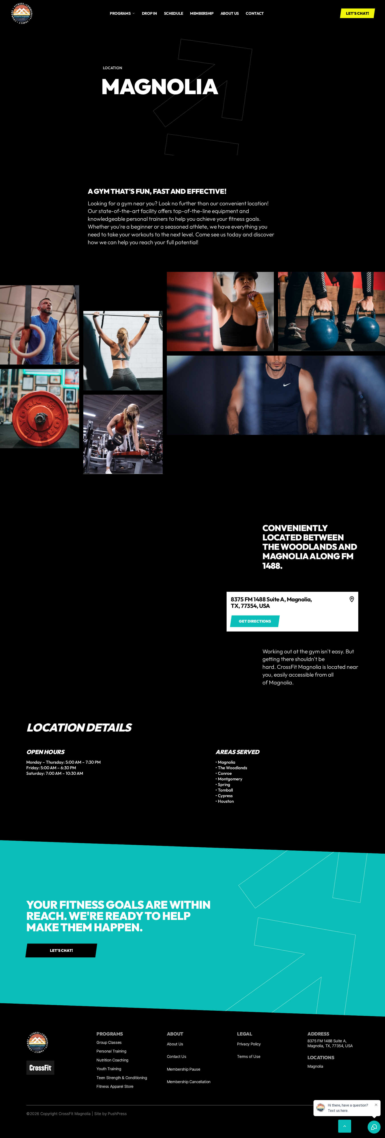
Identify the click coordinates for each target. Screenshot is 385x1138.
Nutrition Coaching (112, 1060)
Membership (202, 13)
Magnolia (315, 1066)
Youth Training (108, 1069)
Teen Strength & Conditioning (121, 1077)
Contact (255, 13)
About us (230, 13)
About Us (175, 1044)
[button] (122, 13)
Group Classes (109, 1042)
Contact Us (176, 1056)
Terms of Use (248, 1056)
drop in (149, 13)
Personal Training (111, 1051)
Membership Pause (183, 1069)
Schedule (173, 13)
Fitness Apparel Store (114, 1086)
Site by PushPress (110, 1113)
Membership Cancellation (189, 1082)
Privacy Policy (248, 1044)
